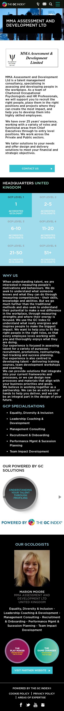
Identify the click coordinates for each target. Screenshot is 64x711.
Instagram (43, 705)
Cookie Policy (19, 693)
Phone (38, 4)
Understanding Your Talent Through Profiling (20, 493)
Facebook (21, 705)
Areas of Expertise (32, 697)
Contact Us (30, 168)
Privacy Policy (44, 693)
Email (44, 4)
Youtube (35, 705)
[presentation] (4, 497)
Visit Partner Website (30, 670)
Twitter (28, 705)
